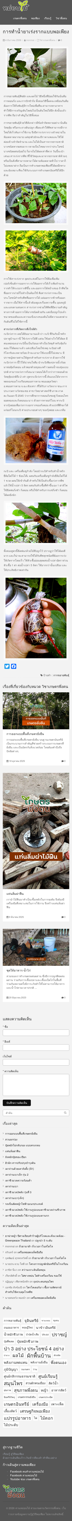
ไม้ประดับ (11, 1424)
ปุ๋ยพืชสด (9, 1341)
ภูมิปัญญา (11, 1369)
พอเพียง (35, 18)
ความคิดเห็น (10, 1071)
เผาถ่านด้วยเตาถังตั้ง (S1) (19, 1168)
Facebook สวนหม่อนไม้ (23, 1475)
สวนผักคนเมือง (35, 1383)
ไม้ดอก (46, 1418)
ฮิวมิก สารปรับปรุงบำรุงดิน (20, 1163)
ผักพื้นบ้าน (39, 1355)
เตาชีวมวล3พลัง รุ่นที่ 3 (18, 1192)
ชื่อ (5, 1026)
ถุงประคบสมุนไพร (43, 1281)
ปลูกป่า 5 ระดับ (43, 1240)
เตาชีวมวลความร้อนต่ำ (18, 1180)
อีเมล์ (6, 1041)
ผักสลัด (57, 1355)
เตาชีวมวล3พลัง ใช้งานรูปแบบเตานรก (27, 1215)
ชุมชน (56, 1320)
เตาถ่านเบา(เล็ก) (14, 1198)
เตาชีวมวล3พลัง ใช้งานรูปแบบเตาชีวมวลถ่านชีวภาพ (35, 1209)
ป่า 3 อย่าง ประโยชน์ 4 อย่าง (34, 1348)
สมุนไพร (13, 1383)
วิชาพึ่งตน (61, 18)
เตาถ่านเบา (11, 1186)
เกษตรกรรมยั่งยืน (27, 1397)
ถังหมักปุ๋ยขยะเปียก (15, 1157)
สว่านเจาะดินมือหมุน (33, 1269)
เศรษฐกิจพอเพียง (35, 1411)
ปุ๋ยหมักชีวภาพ (27, 1341)
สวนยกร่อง (11, 1139)
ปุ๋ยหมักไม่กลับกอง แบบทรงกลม (22, 1145)
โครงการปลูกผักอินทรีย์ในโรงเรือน (48, 1264)
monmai (30, 40)
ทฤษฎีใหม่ (27, 1327)
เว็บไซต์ (7, 1056)
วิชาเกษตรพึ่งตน (47, 40)
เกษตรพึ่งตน (20, 18)
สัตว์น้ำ (53, 1383)
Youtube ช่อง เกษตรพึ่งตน (25, 1479)
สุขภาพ (7, 1390)
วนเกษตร (25, 1369)
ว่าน (35, 1369)
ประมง (45, 1334)
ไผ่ (35, 1418)
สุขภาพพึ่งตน (26, 1390)
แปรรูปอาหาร (17, 1418)
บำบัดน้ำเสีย (32, 1334)
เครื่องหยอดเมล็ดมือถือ (30, 1252)
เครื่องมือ (40, 1404)
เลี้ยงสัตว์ (10, 1410)
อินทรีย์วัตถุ (9, 1397)
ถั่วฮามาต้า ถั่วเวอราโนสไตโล (36, 1246)
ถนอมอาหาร (11, 1327)
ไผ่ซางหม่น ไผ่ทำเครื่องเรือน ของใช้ (41, 1275)
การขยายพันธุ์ (61, 675)
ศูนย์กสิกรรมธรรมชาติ (19, 1376)
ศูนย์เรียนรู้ (48, 1376)
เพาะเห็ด (57, 1403)
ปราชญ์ (59, 1334)
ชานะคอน (46, 1320)
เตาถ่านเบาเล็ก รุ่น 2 (16, 1174)
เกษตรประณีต (46, 1397)
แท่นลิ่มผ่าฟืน (15, 893)
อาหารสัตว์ (58, 1390)
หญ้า (44, 1390)
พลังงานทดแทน (15, 1362)
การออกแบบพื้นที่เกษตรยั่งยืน (25, 734)
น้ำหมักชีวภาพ (13, 1334)
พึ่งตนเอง (58, 1362)
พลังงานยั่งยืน (39, 1362)
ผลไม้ (18, 1355)
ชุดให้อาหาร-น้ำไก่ (18, 970)
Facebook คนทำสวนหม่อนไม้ (27, 1471)
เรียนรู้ (47, 18)
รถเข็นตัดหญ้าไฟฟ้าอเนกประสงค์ (24, 1204)
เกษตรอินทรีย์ (16, 1404)
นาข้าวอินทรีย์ (46, 1327)
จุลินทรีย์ (31, 1320)
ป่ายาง (6, 1355)
